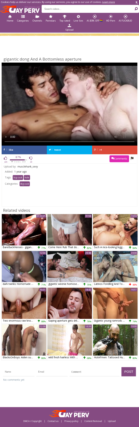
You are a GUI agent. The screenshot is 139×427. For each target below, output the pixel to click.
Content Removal (93, 421)
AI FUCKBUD (125, 20)
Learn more (108, 2)
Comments (120, 158)
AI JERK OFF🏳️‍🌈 (95, 20)
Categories (23, 20)
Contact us (53, 421)
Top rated (64, 20)
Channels (37, 20)
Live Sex (78, 20)
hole (27, 177)
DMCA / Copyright (32, 421)
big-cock (18, 177)
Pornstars (51, 20)
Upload (69, 29)
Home (10, 20)
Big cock (24, 183)
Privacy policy (71, 421)
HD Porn (110, 20)
